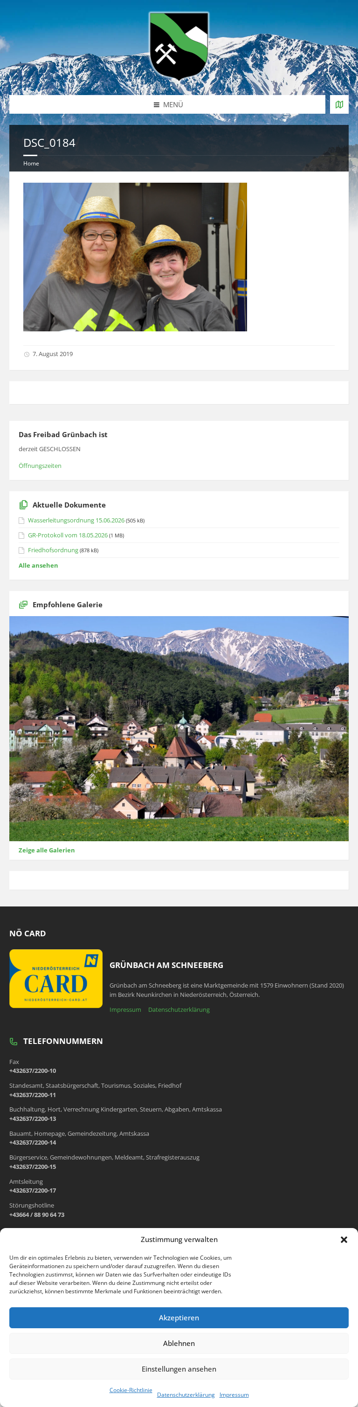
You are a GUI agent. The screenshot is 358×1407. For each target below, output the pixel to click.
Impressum (234, 1395)
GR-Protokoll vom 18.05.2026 (68, 535)
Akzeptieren (179, 1317)
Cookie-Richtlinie (131, 1390)
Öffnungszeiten (40, 465)
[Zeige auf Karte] (339, 104)
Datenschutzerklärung (186, 1395)
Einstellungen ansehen (179, 1368)
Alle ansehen (38, 565)
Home (31, 163)
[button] (344, 1239)
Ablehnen (179, 1343)
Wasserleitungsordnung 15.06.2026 (76, 520)
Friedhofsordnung (53, 550)
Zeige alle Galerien (47, 850)
